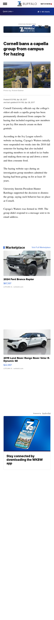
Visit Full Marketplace (41, 247)
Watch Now (46, 4)
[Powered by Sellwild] (46, 413)
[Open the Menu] (4, 4)
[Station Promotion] (27, 30)
